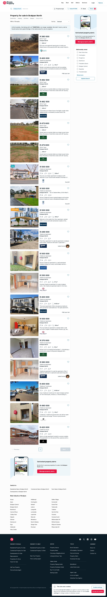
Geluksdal (12, 527)
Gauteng (20, 18)
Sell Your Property (15, 567)
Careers (92, 550)
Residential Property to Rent (37, 547)
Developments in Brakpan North (18, 491)
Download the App (75, 559)
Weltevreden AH (56, 519)
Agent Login (73, 572)
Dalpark (12, 517)
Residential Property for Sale (17, 547)
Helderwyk (33, 499)
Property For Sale (15, 544)
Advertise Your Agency (76, 578)
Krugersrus (82, 58)
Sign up (100, 2)
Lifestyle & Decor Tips (56, 556)
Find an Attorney (74, 553)
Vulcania (54, 514)
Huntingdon (82, 55)
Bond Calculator (74, 547)
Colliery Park (13, 514)
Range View (34, 524)
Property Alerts (74, 556)
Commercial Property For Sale (18, 550)
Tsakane (54, 509)
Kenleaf (33, 504)
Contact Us (93, 553)
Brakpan (32, 18)
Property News (54, 550)
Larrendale (33, 512)
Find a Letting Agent (35, 558)
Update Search (85, 78)
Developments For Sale (16, 553)
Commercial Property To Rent (38, 550)
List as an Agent (74, 575)
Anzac (12, 499)
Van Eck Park (55, 512)
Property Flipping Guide (56, 564)
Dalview (12, 519)
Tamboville (54, 507)
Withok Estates (56, 522)
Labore (33, 507)
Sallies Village (55, 499)
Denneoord (13, 522)
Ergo (11, 524)
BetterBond (73, 564)
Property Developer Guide (57, 567)
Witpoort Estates (56, 524)
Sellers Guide (53, 561)
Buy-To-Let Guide (54, 570)
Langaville (33, 509)
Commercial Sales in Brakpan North (40, 489)
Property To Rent (35, 544)
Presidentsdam (83, 71)
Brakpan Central (83, 66)
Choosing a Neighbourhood (57, 553)
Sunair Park (54, 504)
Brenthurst (82, 60)
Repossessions (14, 556)
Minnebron (33, 519)
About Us (92, 547)
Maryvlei (33, 517)
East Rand (26, 18)
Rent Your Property (35, 556)
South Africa (13, 18)
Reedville (81, 69)
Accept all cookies (98, 591)
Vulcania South (55, 517)
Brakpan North (39, 18)
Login (93, 2)
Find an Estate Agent (15, 570)
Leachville (33, 514)
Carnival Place (14, 512)
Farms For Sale (14, 561)
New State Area (83, 52)
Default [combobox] (59, 21)
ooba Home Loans (75, 567)
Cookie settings (97, 587)
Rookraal (33, 527)
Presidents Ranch (83, 63)
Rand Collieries (35, 522)
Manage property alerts (85, 42)
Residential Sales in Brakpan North (19, 489)
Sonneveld (54, 502)
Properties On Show (15, 559)
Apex (11, 502)
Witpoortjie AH (55, 527)
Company (92, 544)
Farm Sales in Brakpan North (59, 489)
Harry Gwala (13, 529)
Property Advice (54, 547)
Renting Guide (53, 572)
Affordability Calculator (76, 550)
